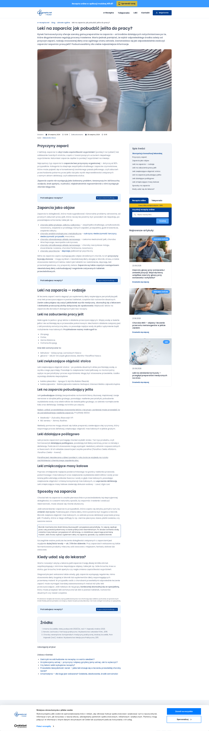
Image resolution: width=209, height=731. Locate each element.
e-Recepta (108, 12)
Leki (135, 12)
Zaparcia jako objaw (140, 161)
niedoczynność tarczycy (104, 233)
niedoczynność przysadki (52, 236)
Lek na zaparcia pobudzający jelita (146, 175)
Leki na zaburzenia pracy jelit (144, 168)
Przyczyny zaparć (139, 157)
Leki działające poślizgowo (143, 178)
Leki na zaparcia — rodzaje (143, 164)
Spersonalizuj (182, 719)
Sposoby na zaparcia (141, 186)
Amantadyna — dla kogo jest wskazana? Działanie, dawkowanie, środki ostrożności (79, 673)
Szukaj (162, 221)
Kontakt (145, 12)
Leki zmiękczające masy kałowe (145, 182)
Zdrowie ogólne (63, 22)
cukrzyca (88, 233)
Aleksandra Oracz (49, 138)
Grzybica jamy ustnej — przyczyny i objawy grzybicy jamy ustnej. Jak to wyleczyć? (79, 662)
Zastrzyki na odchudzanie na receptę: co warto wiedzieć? (67, 659)
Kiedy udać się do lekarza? (143, 189)
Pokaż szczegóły (44, 726)
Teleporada (123, 12)
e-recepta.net (43, 22)
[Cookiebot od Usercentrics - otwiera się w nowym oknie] (20, 726)
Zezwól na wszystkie (184, 711)
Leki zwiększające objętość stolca (146, 171)
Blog (53, 22)
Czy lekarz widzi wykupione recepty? (57, 665)
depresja (66, 251)
